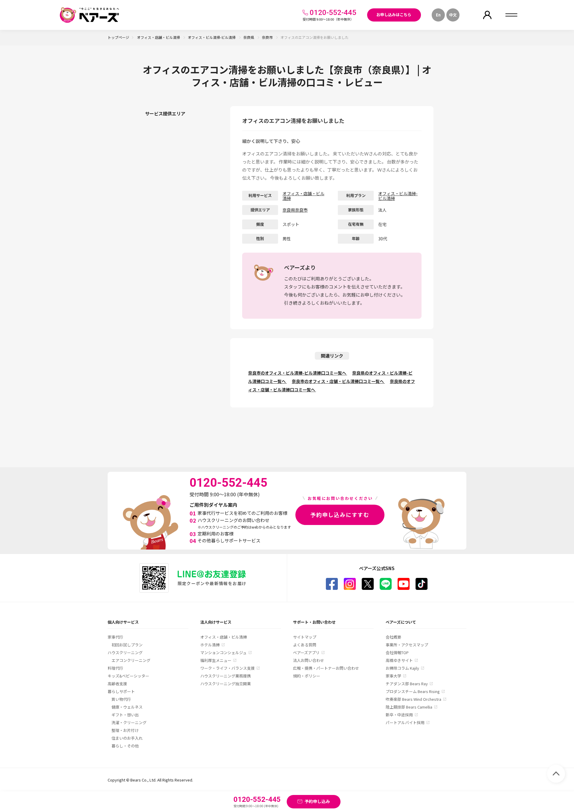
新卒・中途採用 (399, 715)
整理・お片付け (125, 730)
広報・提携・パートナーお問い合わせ (326, 668)
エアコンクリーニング (131, 660)
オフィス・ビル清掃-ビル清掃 (212, 37)
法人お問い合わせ (308, 660)
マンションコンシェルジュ (223, 652)
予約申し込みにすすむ (340, 514)
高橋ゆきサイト (399, 660)
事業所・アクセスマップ (407, 645)
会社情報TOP (397, 652)
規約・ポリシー (306, 676)
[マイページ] (487, 15)
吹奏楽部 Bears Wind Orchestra (413, 699)
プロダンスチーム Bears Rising (413, 691)
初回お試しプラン (127, 645)
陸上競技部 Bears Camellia (409, 707)
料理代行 (115, 668)
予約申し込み (317, 801)
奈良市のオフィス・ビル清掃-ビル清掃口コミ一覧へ (297, 373)
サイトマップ (304, 637)
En (438, 15)
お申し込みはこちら (393, 14)
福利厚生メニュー (215, 660)
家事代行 (115, 637)
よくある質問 (304, 645)
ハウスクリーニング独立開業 (225, 683)
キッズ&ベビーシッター (128, 676)
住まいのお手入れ (127, 738)
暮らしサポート (121, 691)
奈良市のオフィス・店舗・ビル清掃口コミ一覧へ (338, 381)
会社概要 (393, 637)
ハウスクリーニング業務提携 (225, 676)
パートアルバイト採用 (405, 722)
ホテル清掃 (210, 645)
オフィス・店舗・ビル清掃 (159, 37)
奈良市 (268, 37)
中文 (453, 15)
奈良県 (249, 37)
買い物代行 (121, 699)
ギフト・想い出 (125, 715)
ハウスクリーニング (125, 652)
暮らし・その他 (125, 746)
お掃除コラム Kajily (402, 668)
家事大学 (393, 676)
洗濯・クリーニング (129, 722)
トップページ (118, 37)
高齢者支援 (117, 683)
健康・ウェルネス (127, 707)
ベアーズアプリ (306, 652)
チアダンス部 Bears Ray (407, 683)
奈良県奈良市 (295, 210)
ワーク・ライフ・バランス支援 (227, 668)
